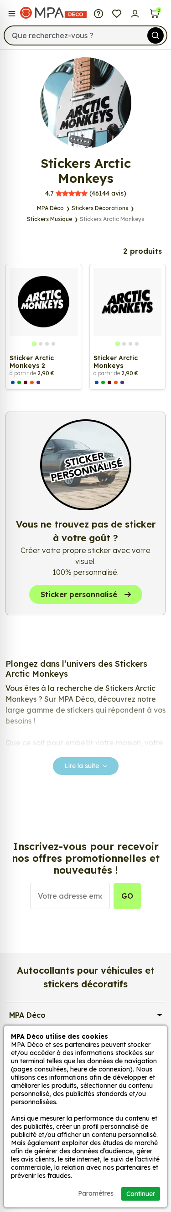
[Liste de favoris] (116, 12)
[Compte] (135, 12)
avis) (85, 193)
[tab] (33, 343)
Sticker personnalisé (79, 594)
